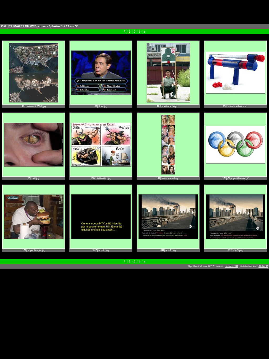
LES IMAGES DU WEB (22, 26)
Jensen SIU (231, 266)
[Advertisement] (134, 12)
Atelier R (263, 266)
